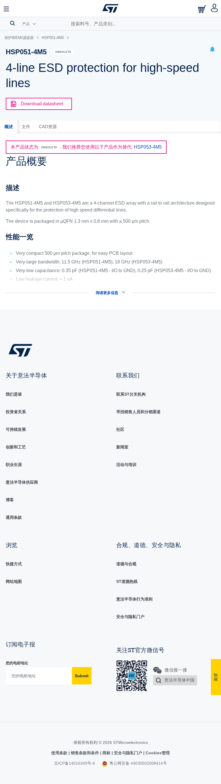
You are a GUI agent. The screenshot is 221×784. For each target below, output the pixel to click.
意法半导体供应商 (22, 482)
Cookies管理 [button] (157, 753)
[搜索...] (12, 23)
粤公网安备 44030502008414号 (137, 763)
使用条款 (59, 753)
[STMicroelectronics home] (110, 8)
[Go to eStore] (202, 9)
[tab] (8, 126)
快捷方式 (14, 564)
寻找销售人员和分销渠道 (138, 411)
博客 (10, 499)
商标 (106, 753)
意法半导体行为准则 (134, 599)
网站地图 (14, 581)
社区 (120, 429)
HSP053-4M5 (148, 147)
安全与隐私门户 (130, 616)
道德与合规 (126, 564)
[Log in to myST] (214, 8)
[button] (6, 8)
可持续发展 (16, 429)
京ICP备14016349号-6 (74, 763)
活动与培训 (126, 464)
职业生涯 (14, 464)
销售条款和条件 (85, 753)
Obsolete (63, 51)
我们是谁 (14, 394)
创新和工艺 (16, 447)
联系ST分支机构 (131, 394)
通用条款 (14, 517)
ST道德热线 (127, 581)
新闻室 (122, 447)
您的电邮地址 (17, 663)
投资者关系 (16, 411)
